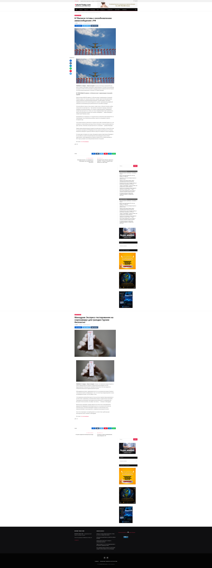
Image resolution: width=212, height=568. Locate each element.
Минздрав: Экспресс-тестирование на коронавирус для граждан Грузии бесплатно (85, 161)
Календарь (93, 9)
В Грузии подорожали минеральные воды (84, 434)
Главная (80, 9)
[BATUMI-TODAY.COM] (83, 5)
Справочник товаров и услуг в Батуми (108, 561)
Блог (98, 9)
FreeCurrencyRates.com (122, 532)
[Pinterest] (71, 71)
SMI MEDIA (124, 9)
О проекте (77, 540)
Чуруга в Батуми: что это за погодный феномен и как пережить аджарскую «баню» (92, 1)
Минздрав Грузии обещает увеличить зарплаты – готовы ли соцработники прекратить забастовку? (105, 161)
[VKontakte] (71, 63)
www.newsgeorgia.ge (85, 141)
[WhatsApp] (71, 68)
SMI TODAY (117, 9)
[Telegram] (71, 66)
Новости (86, 9)
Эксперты (103, 9)
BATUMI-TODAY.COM (103, 564)
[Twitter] (71, 74)
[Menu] (76, 9)
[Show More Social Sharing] (100, 26)
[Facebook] (71, 61)
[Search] (135, 9)
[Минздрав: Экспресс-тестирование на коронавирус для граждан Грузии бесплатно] (95, 343)
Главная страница (77, 12)
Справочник (109, 9)
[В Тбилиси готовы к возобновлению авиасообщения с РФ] (95, 41)
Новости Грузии (78, 15)
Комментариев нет (87, 23)
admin (77, 23)
